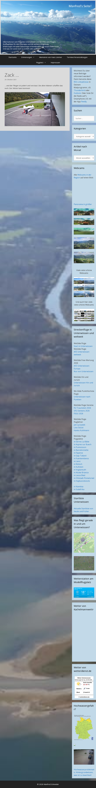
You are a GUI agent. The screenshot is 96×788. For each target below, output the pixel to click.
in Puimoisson (80, 447)
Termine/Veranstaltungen (77, 57)
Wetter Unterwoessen (84, 678)
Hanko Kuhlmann (81, 430)
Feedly (84, 101)
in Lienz (77, 461)
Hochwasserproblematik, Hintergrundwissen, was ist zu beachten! (84, 772)
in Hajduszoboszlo (82, 481)
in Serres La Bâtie (81, 441)
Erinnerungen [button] (26, 57)
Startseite (13, 57)
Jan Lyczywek (79, 424)
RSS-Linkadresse (81, 82)
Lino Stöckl (78, 427)
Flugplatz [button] (39, 62)
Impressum (55, 62)
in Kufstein (78, 467)
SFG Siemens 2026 (82, 410)
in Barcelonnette (81, 450)
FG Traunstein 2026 (82, 408)
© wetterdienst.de (84, 697)
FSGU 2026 (78, 413)
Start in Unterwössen (83, 346)
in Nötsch (78, 464)
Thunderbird (79, 90)
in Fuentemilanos (81, 458)
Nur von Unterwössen (83, 371)
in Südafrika (79, 489)
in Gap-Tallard (80, 455)
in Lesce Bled (79, 475)
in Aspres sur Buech (82, 444)
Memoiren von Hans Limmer (50, 57)
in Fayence (78, 453)
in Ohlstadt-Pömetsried (84, 478)
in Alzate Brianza (81, 472)
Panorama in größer (83, 204)
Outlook (77, 93)
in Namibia (78, 486)
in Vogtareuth (80, 469)
